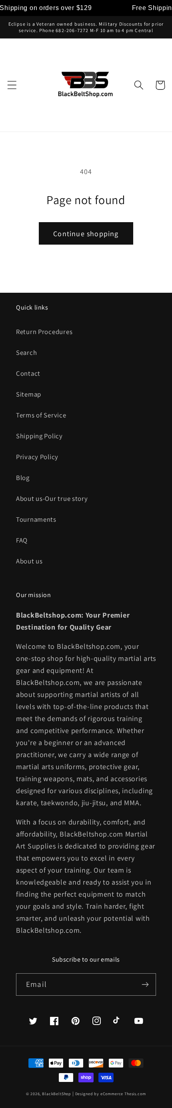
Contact (28, 373)
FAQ (22, 540)
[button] (12, 85)
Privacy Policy (37, 456)
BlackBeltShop (56, 1093)
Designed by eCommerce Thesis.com (110, 1093)
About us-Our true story (52, 498)
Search (26, 352)
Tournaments (36, 519)
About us (29, 561)
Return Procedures (44, 331)
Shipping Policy (39, 435)
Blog (23, 477)
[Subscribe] (145, 984)
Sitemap (28, 394)
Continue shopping (85, 233)
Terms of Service (41, 415)
